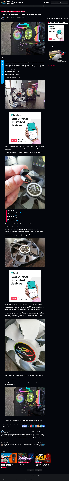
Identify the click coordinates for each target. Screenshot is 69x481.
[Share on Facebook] (49, 18)
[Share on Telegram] (56, 18)
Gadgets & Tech (10, 11)
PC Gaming (35, 420)
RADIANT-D (40, 420)
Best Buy (9, 212)
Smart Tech (4, 462)
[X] (43, 2)
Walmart (19, 215)
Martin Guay (7, 17)
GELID (27, 420)
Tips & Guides (21, 462)
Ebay (18, 220)
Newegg (19, 212)
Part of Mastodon (51, 65)
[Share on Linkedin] (54, 18)
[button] (59, 18)
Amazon (14, 212)
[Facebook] (41, 2)
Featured (4, 11)
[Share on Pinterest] (53, 18)
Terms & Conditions (58, 478)
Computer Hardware (16, 420)
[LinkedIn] (44, 431)
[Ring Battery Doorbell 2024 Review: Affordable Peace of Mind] (9, 458)
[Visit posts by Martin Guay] (2, 18)
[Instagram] (47, 2)
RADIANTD (7, 421)
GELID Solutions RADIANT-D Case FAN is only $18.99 (28, 379)
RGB (9, 421)
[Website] (34, 431)
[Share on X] (51, 18)
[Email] (58, 18)
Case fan (11, 420)
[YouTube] (44, 2)
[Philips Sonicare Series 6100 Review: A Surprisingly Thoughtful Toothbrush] (43, 458)
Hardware (18, 11)
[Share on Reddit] (2, 72)
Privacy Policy (52, 478)
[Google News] (46, 2)
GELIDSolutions (31, 420)
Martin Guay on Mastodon (32, 479)
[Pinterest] (49, 2)
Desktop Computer (23, 420)
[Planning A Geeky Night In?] (26, 458)
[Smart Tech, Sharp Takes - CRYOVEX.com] (13, 2)
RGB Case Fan (13, 421)
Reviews (23, 11)
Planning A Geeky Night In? (23, 464)
